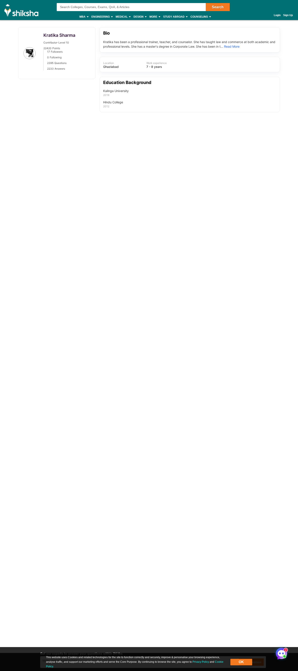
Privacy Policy (200, 661)
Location (108, 63)
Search (218, 7)
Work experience (156, 63)
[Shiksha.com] (23, 10)
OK (241, 662)
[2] (280, 652)
